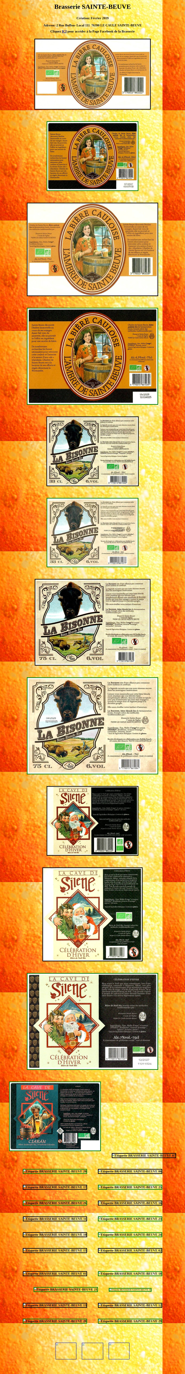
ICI (64, 31)
